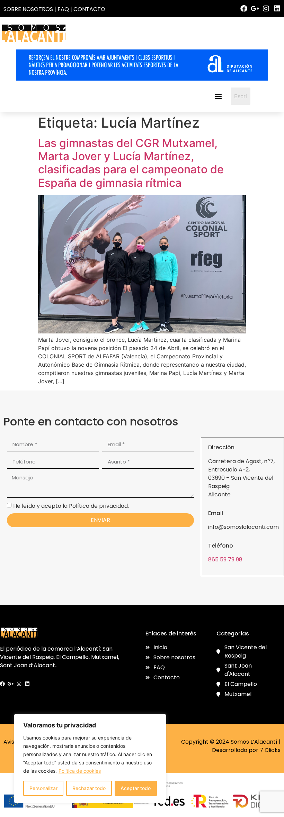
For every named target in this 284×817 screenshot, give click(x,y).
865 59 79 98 (225, 559)
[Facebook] (243, 8)
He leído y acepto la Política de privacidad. (71, 506)
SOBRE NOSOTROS (28, 9)
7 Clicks (270, 750)
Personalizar (43, 788)
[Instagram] (266, 8)
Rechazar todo (89, 788)
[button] (218, 96)
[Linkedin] (277, 8)
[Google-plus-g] (254, 8)
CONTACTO (89, 9)
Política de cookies (80, 771)
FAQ (63, 9)
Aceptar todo (136, 788)
